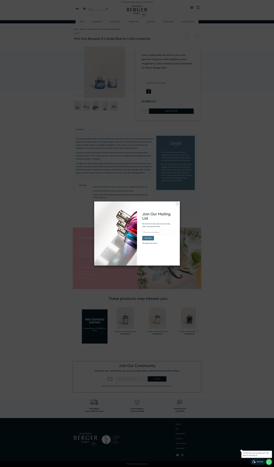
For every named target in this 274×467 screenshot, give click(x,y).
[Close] (177, 203)
